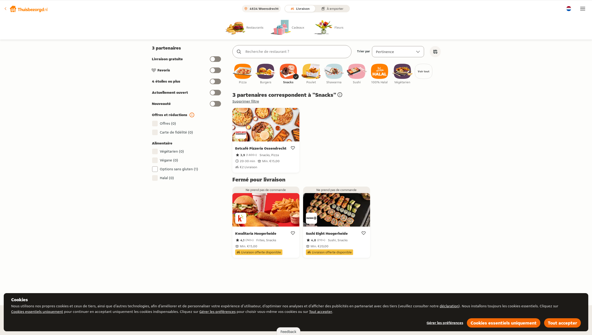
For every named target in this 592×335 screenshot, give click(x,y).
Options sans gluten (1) (179, 169)
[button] (26, 8)
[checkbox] (242, 74)
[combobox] (296, 51)
